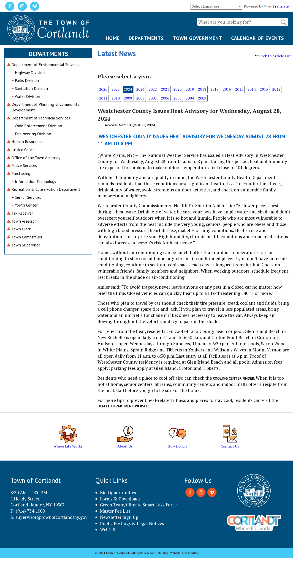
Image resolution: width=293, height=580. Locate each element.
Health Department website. (124, 406)
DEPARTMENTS (146, 38)
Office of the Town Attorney (35, 157)
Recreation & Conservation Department (45, 189)
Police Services (24, 165)
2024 (128, 89)
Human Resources (26, 141)
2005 (177, 98)
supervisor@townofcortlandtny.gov (51, 517)
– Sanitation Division (29, 88)
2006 (165, 98)
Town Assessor (23, 221)
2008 (140, 98)
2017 (214, 89)
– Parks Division (25, 80)
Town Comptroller (26, 237)
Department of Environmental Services (45, 64)
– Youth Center (24, 205)
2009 (128, 98)
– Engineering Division (31, 133)
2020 (177, 89)
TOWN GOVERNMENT (197, 38)
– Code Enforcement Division (36, 125)
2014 (251, 89)
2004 (190, 98)
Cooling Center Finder (233, 378)
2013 (264, 89)
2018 (202, 89)
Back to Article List (275, 55)
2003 (202, 98)
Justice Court (22, 149)
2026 (103, 89)
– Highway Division (28, 72)
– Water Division (25, 96)
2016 (227, 89)
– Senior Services (26, 197)
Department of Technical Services (40, 118)
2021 (165, 89)
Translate (280, 6)
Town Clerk (21, 229)
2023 (140, 89)
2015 (239, 89)
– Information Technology (33, 181)
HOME (113, 38)
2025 (115, 89)
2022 (153, 89)
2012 (276, 89)
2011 (103, 98)
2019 (190, 89)
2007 (153, 98)
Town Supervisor (25, 245)
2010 (115, 98)
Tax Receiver (22, 213)
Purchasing (20, 173)
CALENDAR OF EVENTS (257, 38)
